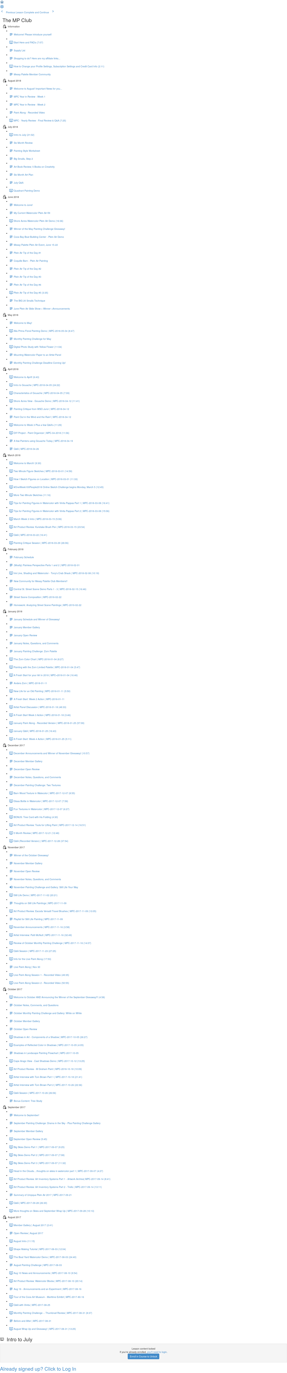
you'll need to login (157, 1352)
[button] (2, 3)
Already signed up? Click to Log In (38, 1368)
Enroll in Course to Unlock (143, 1356)
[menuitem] (2, 7)
